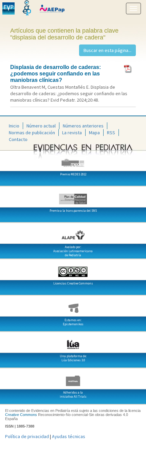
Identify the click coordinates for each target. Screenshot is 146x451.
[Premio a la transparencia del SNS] (73, 196)
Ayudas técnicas (68, 436)
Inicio (14, 126)
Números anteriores (83, 126)
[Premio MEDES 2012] (73, 160)
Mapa (94, 132)
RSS (111, 132)
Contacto (18, 139)
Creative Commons (21, 415)
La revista (72, 132)
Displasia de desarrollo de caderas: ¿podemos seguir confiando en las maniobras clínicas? (55, 73)
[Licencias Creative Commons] (73, 269)
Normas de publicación (32, 132)
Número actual (41, 126)
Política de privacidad (27, 436)
